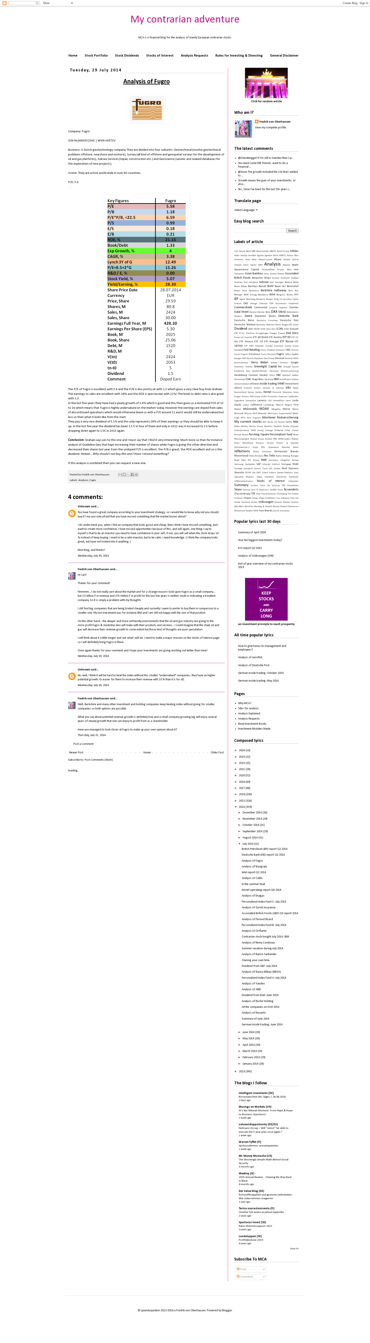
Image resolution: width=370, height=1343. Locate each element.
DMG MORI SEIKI (257, 329)
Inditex (294, 379)
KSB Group (255, 396)
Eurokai (269, 346)
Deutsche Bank (288, 316)
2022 (242, 763)
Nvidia (286, 426)
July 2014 (248, 844)
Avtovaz (264, 282)
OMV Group (257, 430)
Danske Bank (264, 312)
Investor (248, 388)
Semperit (248, 468)
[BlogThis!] (124, 474)
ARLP (289, 270)
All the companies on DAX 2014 (260, 1007)
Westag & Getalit (263, 506)
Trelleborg (282, 494)
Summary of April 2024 (252, 532)
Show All (294, 1249)
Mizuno (248, 413)
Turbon (295, 494)
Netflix (289, 422)
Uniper (247, 498)
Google (294, 362)
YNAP (255, 511)
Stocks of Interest (160, 55)
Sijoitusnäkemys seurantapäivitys (258, 1145)
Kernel (267, 392)
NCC (264, 422)
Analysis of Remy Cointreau (258, 942)
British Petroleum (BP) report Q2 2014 (265, 849)
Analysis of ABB (251, 989)
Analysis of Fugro (252, 860)
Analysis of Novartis (254, 1012)
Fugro (86, 131)
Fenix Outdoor (268, 350)
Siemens (293, 468)
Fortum (294, 350)
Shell (284, 468)
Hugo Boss (258, 379)
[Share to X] (128, 474)
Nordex (244, 426)
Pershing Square (259, 434)
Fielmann (280, 350)
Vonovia (278, 502)
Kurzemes (273, 396)
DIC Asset (293, 325)
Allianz (278, 259)
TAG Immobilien (290, 485)
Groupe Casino (291, 367)
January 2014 (251, 1063)
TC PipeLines (262, 490)
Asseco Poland (277, 274)
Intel (281, 383)
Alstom (286, 259)
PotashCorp (247, 443)
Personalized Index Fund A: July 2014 (264, 977)
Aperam (286, 265)
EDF (236, 333)
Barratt (262, 286)
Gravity (248, 367)
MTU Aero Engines (251, 418)
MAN (296, 405)
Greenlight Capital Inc (268, 366)
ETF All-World (260, 337)
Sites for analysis (248, 708)
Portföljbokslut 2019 (251, 1240)
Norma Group (256, 426)
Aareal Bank (245, 251)
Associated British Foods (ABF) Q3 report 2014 (270, 913)
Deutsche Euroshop (267, 320)
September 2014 (253, 831)
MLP (255, 413)
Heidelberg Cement (246, 375)
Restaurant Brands (286, 451)
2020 (242, 775)
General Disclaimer (284, 55)
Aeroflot (252, 255)
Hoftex (295, 375)
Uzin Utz (294, 498)
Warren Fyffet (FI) (250, 1142)
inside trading (268, 383)
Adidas (294, 251)
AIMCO (282, 255)
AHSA (275, 255)
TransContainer (268, 494)
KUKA (264, 396)
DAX (274, 312)
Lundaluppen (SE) (250, 1236)
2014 (242, 807)
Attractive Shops (261, 278)
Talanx (238, 489)
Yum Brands (266, 510)
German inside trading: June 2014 (262, 1024)
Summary (241, 485)
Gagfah (295, 354)
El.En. (242, 333)
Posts (243, 1269)
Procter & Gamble (287, 443)
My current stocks (248, 422)
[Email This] (120, 474)
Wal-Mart (239, 506)
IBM (276, 379)
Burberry (260, 299)
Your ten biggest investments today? (260, 540)
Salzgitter (285, 460)
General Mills (291, 358)
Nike (295, 422)
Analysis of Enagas (253, 895)
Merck (286, 409)
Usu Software (283, 498)
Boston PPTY (292, 295)
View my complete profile (270, 127)
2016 (242, 794)
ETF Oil (258, 341)
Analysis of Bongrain (254, 866)
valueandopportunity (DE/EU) (258, 1124)
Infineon (254, 384)
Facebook (238, 350)
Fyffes (288, 354)
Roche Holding (283, 456)
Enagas (273, 333)
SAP (259, 464)
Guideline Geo (242, 371)
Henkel (264, 375)
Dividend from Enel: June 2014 (260, 995)
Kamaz (251, 392)
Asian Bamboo (254, 273)
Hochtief (286, 375)
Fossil (237, 354)
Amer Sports (250, 265)
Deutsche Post (289, 320)
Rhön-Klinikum (256, 456)
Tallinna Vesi (249, 490)
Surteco (254, 485)
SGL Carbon (274, 468)
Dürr (274, 329)
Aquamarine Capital (246, 269)
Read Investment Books (252, 724)
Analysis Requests (194, 55)
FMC (288, 350)
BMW (272, 294)
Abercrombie (262, 251)
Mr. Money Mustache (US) (255, 1156)
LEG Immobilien (276, 401)
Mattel (237, 409)
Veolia (237, 502)
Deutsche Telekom (245, 324)
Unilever (238, 498)
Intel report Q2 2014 (254, 872)
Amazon (238, 265)
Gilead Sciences (279, 363)
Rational (286, 447)
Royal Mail (240, 460)
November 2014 (253, 818)
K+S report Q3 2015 (250, 548)
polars (288, 439)
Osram (295, 430)
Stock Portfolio (96, 55)
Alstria (295, 259)
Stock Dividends (127, 55)
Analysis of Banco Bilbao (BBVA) (261, 971)
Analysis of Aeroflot (250, 657)
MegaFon (276, 409)
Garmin (250, 358)
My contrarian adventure (185, 19)
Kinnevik (277, 392)
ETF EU (287, 337)
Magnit (288, 405)
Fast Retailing (252, 350)
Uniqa (255, 498)
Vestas (254, 502)
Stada (259, 477)
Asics (266, 274)
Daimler (293, 307)
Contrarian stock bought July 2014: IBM (265, 936)
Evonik (288, 346)
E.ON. (280, 328)
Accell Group (283, 251)
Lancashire (251, 401)
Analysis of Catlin (252, 878)
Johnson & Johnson (273, 388)
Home (73, 55)
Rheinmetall (241, 456)
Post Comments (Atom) (99, 760)
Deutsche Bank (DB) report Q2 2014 (263, 854)
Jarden (257, 388)
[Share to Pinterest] (136, 474)
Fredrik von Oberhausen (93, 569)
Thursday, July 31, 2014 (92, 735)
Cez (245, 303)
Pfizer (295, 435)
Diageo (285, 325)
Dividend (240, 328)
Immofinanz (285, 379)
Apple (295, 265)
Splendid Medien (244, 477)
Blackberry (263, 295)
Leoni (288, 401)
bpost (242, 299)
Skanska (239, 472)
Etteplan (259, 346)
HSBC (248, 379)
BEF (284, 286)
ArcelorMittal (268, 270)
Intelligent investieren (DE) (256, 1093)
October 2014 (251, 825)
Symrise (276, 485)
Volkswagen (265, 502)
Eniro (295, 333)
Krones (245, 396)
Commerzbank (243, 307)
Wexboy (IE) (246, 1173)
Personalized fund (281, 434)
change (253, 303)
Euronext (278, 346)
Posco (236, 443)
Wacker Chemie (291, 502)
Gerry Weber (260, 362)
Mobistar (262, 413)
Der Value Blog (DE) (251, 1191)
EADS (286, 329)
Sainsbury (273, 460)
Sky (253, 473)
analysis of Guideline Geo (84, 444)
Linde (295, 400)
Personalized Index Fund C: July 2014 (264, 901)
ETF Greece (246, 341)
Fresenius (254, 354)
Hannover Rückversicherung (284, 371)
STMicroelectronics (243, 481)
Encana (281, 333)
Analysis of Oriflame (254, 931)
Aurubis (275, 278)
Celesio (237, 303)
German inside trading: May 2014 (258, 680)
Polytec (295, 439)
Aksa (247, 259)
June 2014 (249, 1032)
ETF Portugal (271, 341)
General (279, 358)
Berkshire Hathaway (273, 290)
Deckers (238, 316)
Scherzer (266, 464)
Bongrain (280, 295)
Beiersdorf (292, 286)
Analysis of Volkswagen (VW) (256, 555)
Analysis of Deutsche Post (253, 665)
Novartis (268, 426)
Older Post (217, 752)
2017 (242, 788)
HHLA (272, 375)
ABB (253, 251)
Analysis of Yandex (253, 983)
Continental (260, 307)
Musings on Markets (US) (255, 1107)
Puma (255, 447)
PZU (263, 447)
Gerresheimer (241, 363)
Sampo (295, 460)
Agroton (268, 255)
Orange (269, 430)
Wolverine (293, 506)
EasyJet (294, 329)
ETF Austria (275, 337)
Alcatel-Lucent (265, 259)
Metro (295, 409)
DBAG (282, 312)
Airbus (290, 255)
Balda (295, 282)
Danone (253, 312)
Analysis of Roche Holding (257, 1001)
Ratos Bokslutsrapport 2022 (255, 1226)
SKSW (248, 473)
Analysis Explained (249, 713)
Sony (296, 473)
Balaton (288, 282)
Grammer (239, 367)
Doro (268, 329)
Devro (278, 325)
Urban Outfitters (267, 498)
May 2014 (249, 1038)
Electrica (250, 333)
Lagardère (239, 401)
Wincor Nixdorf (280, 506)
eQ (242, 337)
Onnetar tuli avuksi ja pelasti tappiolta (261, 1212)
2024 (242, 750)
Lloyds (237, 405)
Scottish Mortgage (281, 464)
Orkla (287, 430)
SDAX (295, 464)
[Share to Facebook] (132, 474)
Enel (288, 333)
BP (236, 299)
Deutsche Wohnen (265, 325)
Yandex (249, 511)
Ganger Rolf (240, 358)
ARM (296, 270)
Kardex (258, 392)
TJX (253, 493)
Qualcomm (273, 447)
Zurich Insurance (281, 511)
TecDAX (273, 490)
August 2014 (250, 837)
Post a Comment (83, 744)
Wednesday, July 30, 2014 (93, 555)
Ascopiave (239, 274)
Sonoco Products (285, 473)
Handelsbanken (259, 371)
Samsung (238, 464)
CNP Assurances (278, 303)
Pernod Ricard (241, 435)
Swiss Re (265, 485)
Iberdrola (268, 379)
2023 (242, 757)
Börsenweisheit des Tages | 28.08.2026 (262, 1096)
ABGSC (273, 251)
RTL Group (253, 460)
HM (278, 375)
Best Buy (293, 291)
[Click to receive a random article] (266, 83)
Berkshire (254, 291)
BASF (270, 286)
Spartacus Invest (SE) (252, 1222)
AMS (260, 265)
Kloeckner (287, 392)
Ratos (295, 447)
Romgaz (294, 456)
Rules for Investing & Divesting (239, 55)
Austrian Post (241, 282)
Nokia (237, 426)
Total (258, 494)
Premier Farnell (265, 443)
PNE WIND (278, 439)
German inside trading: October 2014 (261, 673)
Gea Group (269, 358)
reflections (242, 451)
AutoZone (253, 282)
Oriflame (278, 430)
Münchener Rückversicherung (280, 417)
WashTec (249, 506)
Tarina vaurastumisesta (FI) (257, 1208)
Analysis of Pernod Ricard (257, 919)
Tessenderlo (291, 489)
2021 (242, 769)
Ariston (280, 270)
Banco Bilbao (240, 286)
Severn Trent (261, 468)
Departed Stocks (265, 316)
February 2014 (252, 1057)
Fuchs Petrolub (268, 354)
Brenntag (250, 299)
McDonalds (250, 409)
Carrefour (287, 299)
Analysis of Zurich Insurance (259, 907)
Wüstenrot (239, 511)
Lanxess (262, 400)
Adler (237, 255)
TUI (289, 494)
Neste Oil (272, 422)
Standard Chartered (275, 477)
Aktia (254, 259)
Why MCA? (244, 703)
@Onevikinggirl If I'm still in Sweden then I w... (266, 158)
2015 (242, 800)
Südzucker (293, 481)
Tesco (280, 490)
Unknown (84, 506)
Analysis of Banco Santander (259, 954)
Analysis (83, 480)
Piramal (268, 439)
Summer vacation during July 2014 (262, 948)
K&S (288, 387)
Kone (296, 392)
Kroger (237, 396)
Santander (250, 464)
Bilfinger (238, 295)
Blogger (227, 1310)
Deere (248, 316)
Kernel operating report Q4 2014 (261, 890)
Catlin (295, 299)
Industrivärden (241, 384)
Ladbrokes (293, 396)
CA (281, 299)
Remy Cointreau (262, 452)
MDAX (264, 409)
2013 (242, 1071)
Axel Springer (277, 282)
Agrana (260, 255)
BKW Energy (250, 295)
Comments (246, 1276)
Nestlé (281, 422)
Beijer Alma (240, 291)
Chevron (263, 303)
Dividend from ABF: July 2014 (259, 966)
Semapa (238, 468)
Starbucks (293, 477)
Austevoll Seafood (289, 278)
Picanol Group (257, 439)
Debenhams (292, 312)
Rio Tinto (269, 455)
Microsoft (238, 413)
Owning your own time (256, 960)
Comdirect (293, 303)
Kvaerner (283, 396)
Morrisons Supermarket (280, 413)
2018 (242, 782)
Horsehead (239, 379)
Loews (246, 405)
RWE (264, 460)
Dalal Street (241, 312)
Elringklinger (262, 333)
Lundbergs (269, 405)
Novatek (278, 426)
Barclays (253, 286)
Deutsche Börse (244, 320)
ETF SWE (249, 346)
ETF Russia (286, 341)
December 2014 (253, 812)
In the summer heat (253, 884)
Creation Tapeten (278, 307)
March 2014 (250, 1051)
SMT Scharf (262, 473)
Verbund (245, 502)
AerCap (243, 255)
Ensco (237, 337)
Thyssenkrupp (242, 494)
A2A (236, 251)
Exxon (295, 346)
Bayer (278, 286)
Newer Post (76, 752)
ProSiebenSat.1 (241, 447)
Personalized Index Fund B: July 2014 (264, 925)
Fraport (244, 354)
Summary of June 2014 (255, 1018)
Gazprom (258, 358)
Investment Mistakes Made (254, 728)
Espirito (248, 337)
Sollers (272, 473)
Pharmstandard (241, 439)
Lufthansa (256, 405)
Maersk (279, 405)
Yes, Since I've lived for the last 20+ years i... (264, 189)
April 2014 (249, 1045)
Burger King (272, 299)
